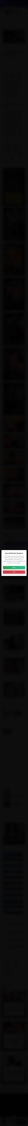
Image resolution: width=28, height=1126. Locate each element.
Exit (14, 572)
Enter (14, 567)
